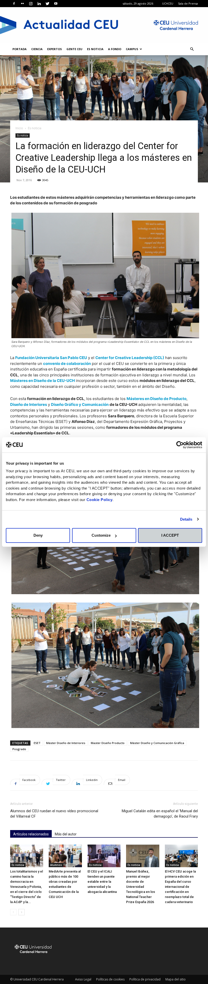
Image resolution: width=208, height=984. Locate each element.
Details (186, 519)
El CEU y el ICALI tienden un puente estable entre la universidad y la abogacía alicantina (102, 881)
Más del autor (66, 834)
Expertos (54, 49)
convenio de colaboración (67, 363)
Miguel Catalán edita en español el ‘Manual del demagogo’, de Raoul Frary (160, 814)
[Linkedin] (39, 3)
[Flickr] (22, 3)
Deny (38, 535)
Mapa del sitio (175, 979)
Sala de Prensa (188, 3)
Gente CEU (74, 49)
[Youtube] (56, 3)
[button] (192, 49)
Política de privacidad (145, 979)
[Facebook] (14, 3)
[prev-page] (13, 912)
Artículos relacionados (31, 834)
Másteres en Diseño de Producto (156, 398)
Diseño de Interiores (28, 404)
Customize (101, 535)
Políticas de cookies (110, 979)
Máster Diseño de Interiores (65, 743)
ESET (37, 743)
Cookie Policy (99, 499)
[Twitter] (47, 3)
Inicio (19, 128)
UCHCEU (167, 3)
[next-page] (21, 912)
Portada (19, 49)
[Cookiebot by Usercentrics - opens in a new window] (180, 445)
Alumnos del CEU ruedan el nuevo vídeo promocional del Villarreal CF (54, 814)
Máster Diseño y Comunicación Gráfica (157, 743)
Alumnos (56, 865)
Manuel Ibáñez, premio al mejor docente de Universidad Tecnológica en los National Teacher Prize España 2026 (140, 886)
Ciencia (37, 49)
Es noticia (95, 49)
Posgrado (19, 749)
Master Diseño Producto (108, 743)
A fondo (114, 49)
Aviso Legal (83, 979)
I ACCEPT (170, 535)
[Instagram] (30, 3)
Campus (132, 49)
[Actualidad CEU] (104, 25)
